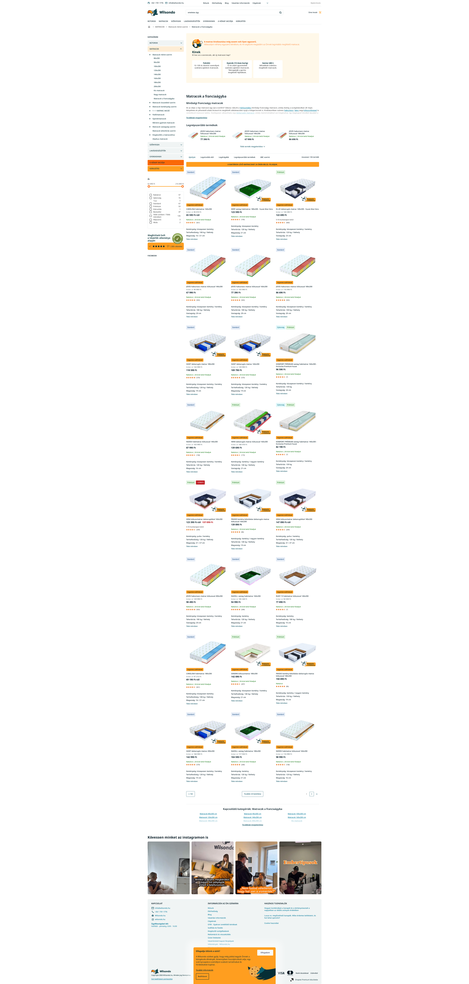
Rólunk (206, 3)
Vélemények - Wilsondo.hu (219, 944)
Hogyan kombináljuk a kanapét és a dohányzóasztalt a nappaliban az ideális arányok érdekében (287, 909)
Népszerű (167, 219)
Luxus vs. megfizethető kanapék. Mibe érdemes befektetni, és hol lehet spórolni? (290, 916)
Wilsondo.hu (160, 915)
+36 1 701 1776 (161, 912)
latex (297, 110)
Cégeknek (257, 3)
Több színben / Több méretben (167, 216)
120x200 (157, 70)
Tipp (167, 201)
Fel (191, 794)
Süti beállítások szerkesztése (162, 979)
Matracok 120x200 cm (208, 817)
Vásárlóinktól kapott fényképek (221, 941)
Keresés (280, 12)
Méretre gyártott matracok (164, 123)
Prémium (167, 206)
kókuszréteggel (310, 110)
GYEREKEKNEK (155, 156)
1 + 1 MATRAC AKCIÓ (161, 111)
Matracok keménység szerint (164, 106)
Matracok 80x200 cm (208, 814)
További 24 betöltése (252, 794)
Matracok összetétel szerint (164, 102)
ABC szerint (265, 157)
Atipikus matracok (160, 139)
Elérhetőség (217, 3)
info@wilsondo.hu (162, 908)
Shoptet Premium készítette (306, 979)
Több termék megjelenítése (251, 146)
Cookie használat (271, 923)
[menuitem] (152, 21)
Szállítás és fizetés (215, 928)
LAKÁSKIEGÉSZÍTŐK (158, 150)
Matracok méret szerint (162, 54)
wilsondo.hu (160, 919)
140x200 (157, 74)
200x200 (157, 86)
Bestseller (167, 212)
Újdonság (167, 198)
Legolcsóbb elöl (207, 157)
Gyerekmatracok (159, 118)
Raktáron (167, 195)
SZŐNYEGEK (155, 144)
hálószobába (245, 108)
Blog (227, 3)
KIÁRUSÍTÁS (154, 168)
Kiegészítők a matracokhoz (164, 135)
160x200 (157, 78)
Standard (167, 203)
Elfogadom (265, 952)
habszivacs (289, 110)
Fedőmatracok (158, 114)
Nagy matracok (160, 94)
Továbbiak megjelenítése (252, 825)
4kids (167, 222)
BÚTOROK (154, 43)
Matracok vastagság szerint (164, 127)
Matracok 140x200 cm (253, 817)
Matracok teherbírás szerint (164, 131)
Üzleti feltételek (214, 938)
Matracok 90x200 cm (252, 814)
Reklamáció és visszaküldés (219, 934)
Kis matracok (159, 90)
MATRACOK (154, 49)
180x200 (157, 82)
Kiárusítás (167, 209)
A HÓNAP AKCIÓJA (157, 162)
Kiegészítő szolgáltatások (218, 931)
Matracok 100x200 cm (297, 814)
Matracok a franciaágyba (164, 98)
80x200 (157, 58)
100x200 (157, 66)
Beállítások (202, 976)
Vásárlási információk (241, 3)
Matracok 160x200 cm (297, 817)
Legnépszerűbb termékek (244, 157)
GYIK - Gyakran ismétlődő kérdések (222, 924)
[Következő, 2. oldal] (311, 794)
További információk (204, 970)
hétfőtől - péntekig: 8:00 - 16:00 (164, 925)
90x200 (157, 62)
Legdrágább (224, 157)
